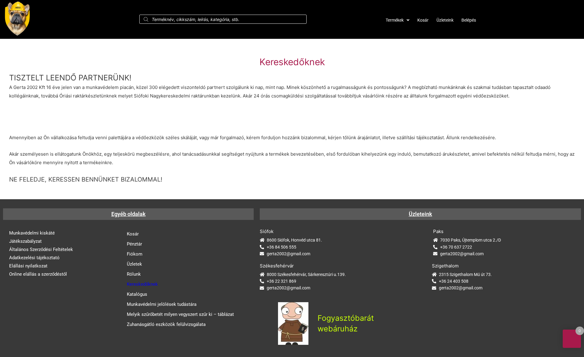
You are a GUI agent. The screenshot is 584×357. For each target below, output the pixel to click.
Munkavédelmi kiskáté (32, 233)
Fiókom (134, 254)
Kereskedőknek (142, 284)
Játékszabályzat (25, 241)
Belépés (468, 20)
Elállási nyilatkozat (28, 266)
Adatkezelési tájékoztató (34, 257)
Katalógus (137, 294)
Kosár (423, 20)
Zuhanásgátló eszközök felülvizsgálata (166, 324)
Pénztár (134, 244)
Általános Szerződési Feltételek (41, 249)
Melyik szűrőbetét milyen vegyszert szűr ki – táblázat (180, 314)
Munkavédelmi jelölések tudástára (161, 304)
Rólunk (134, 274)
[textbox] (292, 86)
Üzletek (134, 264)
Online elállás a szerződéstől (38, 274)
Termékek (395, 20)
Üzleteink (445, 20)
